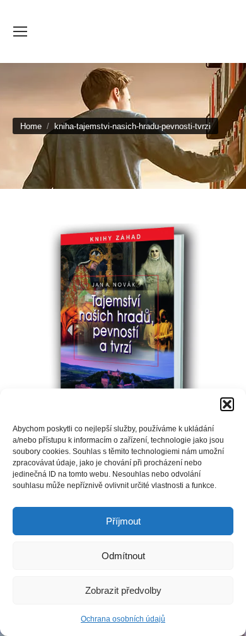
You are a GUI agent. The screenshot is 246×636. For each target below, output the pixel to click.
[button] (227, 404)
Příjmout (123, 521)
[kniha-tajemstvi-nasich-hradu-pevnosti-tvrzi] (123, 326)
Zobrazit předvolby (123, 590)
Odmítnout (123, 555)
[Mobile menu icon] (20, 31)
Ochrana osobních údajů (123, 619)
